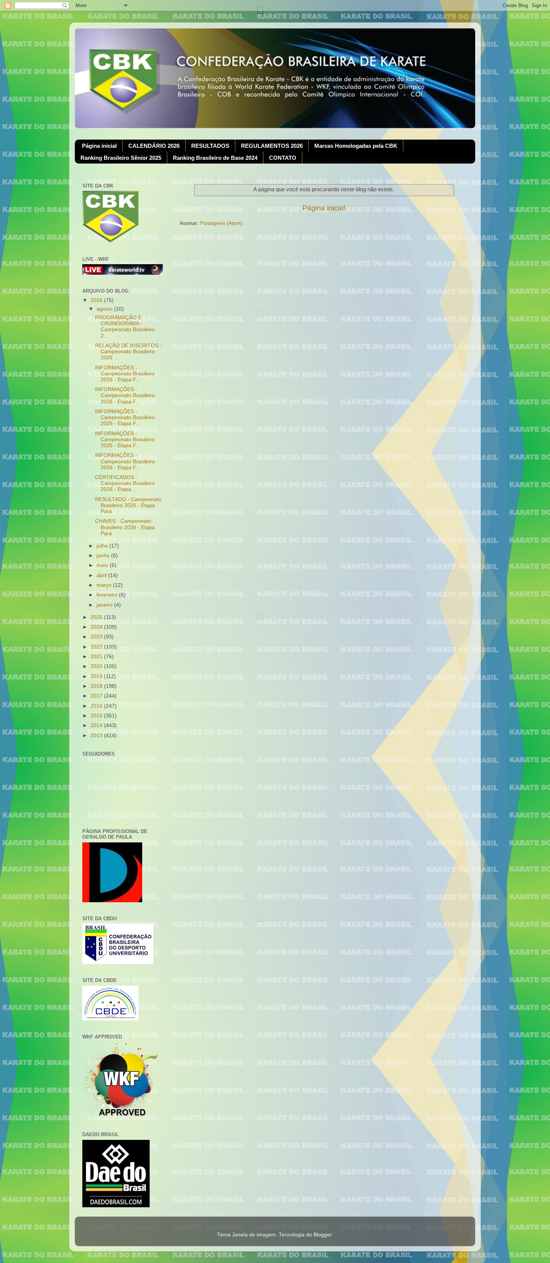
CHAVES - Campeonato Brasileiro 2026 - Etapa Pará (125, 527)
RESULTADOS (210, 146)
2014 (97, 725)
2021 (97, 656)
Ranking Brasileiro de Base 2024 (215, 158)
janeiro (105, 605)
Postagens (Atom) (221, 223)
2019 (97, 676)
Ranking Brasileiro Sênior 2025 (120, 158)
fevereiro (108, 595)
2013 (97, 735)
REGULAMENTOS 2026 (272, 146)
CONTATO (282, 158)
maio (103, 565)
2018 (97, 686)
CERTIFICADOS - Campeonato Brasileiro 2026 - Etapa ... (125, 483)
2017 (97, 696)
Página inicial (99, 146)
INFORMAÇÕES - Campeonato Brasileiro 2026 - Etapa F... (125, 373)
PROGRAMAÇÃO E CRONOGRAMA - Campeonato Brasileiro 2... (125, 327)
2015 (97, 716)
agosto (105, 309)
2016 (97, 706)
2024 (97, 627)
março (105, 585)
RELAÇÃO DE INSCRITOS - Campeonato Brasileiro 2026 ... (128, 351)
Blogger (322, 1235)
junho (104, 555)
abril (102, 575)
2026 (97, 300)
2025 (97, 617)
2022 (97, 647)
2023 (97, 637)
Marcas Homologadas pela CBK (355, 146)
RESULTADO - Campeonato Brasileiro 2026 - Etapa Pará (128, 505)
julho (103, 546)
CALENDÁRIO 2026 (154, 146)
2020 (97, 666)
